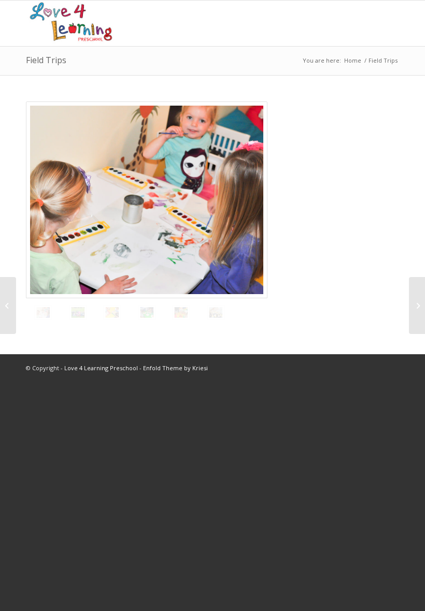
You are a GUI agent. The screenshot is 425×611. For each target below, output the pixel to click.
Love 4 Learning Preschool (101, 368)
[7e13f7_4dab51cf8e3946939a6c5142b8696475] (147, 312)
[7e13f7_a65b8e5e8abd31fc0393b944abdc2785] (71, 23)
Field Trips (46, 60)
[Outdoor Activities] (417, 305)
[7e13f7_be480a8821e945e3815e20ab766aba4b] (181, 312)
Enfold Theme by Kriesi (175, 368)
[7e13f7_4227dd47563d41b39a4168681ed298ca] (146, 199)
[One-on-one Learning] (8, 305)
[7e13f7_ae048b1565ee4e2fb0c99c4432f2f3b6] (216, 312)
